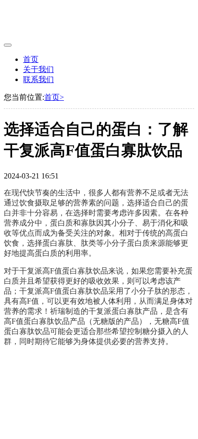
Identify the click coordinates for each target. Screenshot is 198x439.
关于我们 (38, 69)
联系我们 (38, 79)
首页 (30, 59)
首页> (54, 97)
